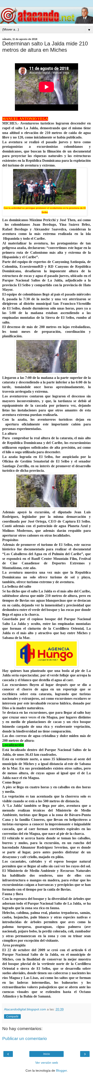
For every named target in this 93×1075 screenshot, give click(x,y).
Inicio (46, 1054)
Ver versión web (46, 1062)
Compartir (12, 1016)
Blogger (61, 1070)
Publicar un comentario (24, 1038)
